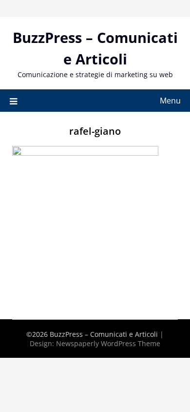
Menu (170, 100)
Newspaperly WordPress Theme (108, 343)
